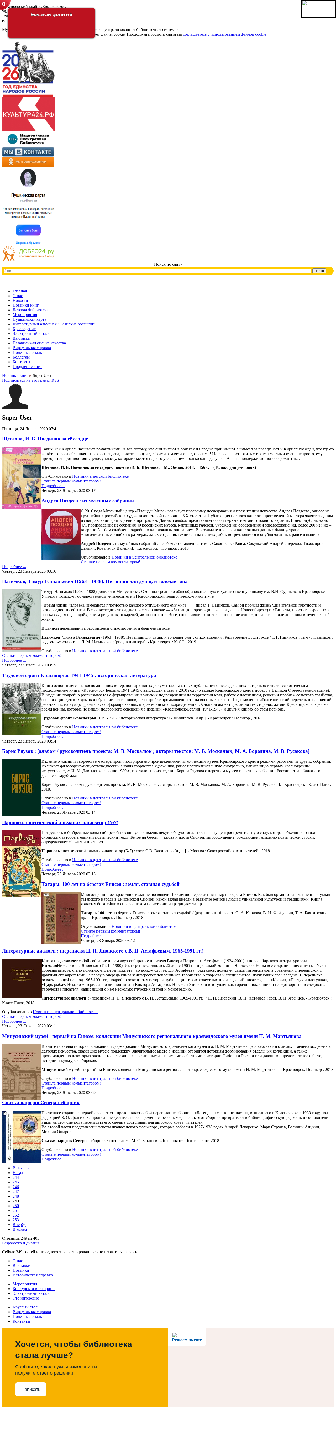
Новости (20, 300)
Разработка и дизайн (20, 1243)
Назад (18, 1172)
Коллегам (21, 357)
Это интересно (26, 1298)
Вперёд (19, 1224)
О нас (18, 295)
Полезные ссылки (29, 352)
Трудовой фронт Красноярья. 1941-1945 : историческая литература (79, 675)
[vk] (28, 155)
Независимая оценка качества (39, 343)
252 (16, 1215)
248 (16, 1196)
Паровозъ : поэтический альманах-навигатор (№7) (60, 822)
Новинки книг (26, 305)
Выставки (21, 338)
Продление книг (27, 366)
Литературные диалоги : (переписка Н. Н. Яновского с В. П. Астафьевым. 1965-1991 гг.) (102, 951)
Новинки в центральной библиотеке (144, 557)
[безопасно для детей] (5, 5)
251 (16, 1210)
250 (16, 1205)
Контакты (21, 362)
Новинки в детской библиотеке (100, 476)
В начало (21, 1168)
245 (16, 1182)
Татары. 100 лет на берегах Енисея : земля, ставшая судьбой (110, 884)
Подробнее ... (53, 485)
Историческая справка (33, 1275)
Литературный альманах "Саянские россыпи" (54, 324)
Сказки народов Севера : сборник (41, 1102)
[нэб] (28, 145)
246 (16, 1187)
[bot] (28, 244)
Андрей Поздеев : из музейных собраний (87, 500)
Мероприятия (25, 314)
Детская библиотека (31, 310)
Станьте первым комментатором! (71, 481)
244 (16, 1177)
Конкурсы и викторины (34, 1288)
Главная (20, 291)
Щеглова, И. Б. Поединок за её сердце (45, 438)
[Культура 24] (28, 130)
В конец (20, 1229)
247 (16, 1191)
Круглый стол (25, 1307)
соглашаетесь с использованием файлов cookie (224, 34)
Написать (31, 1389)
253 (16, 1220)
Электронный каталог (32, 333)
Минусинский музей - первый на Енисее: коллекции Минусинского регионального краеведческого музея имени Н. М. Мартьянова (152, 1036)
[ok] (28, 165)
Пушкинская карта (29, 319)
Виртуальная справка (32, 347)
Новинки (21, 1270)
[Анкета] (28, 260)
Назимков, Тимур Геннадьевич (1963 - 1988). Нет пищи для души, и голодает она (95, 581)
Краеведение (24, 329)
